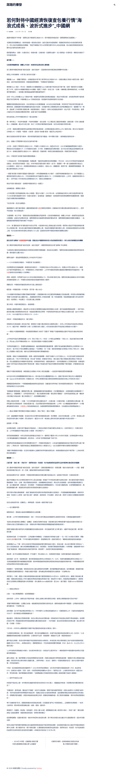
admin (11, 31)
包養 (8, 272)
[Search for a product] (114, 5)
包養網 (39, 208)
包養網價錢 (22, 240)
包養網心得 (24, 406)
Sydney (39, 768)
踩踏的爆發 (14, 4)
